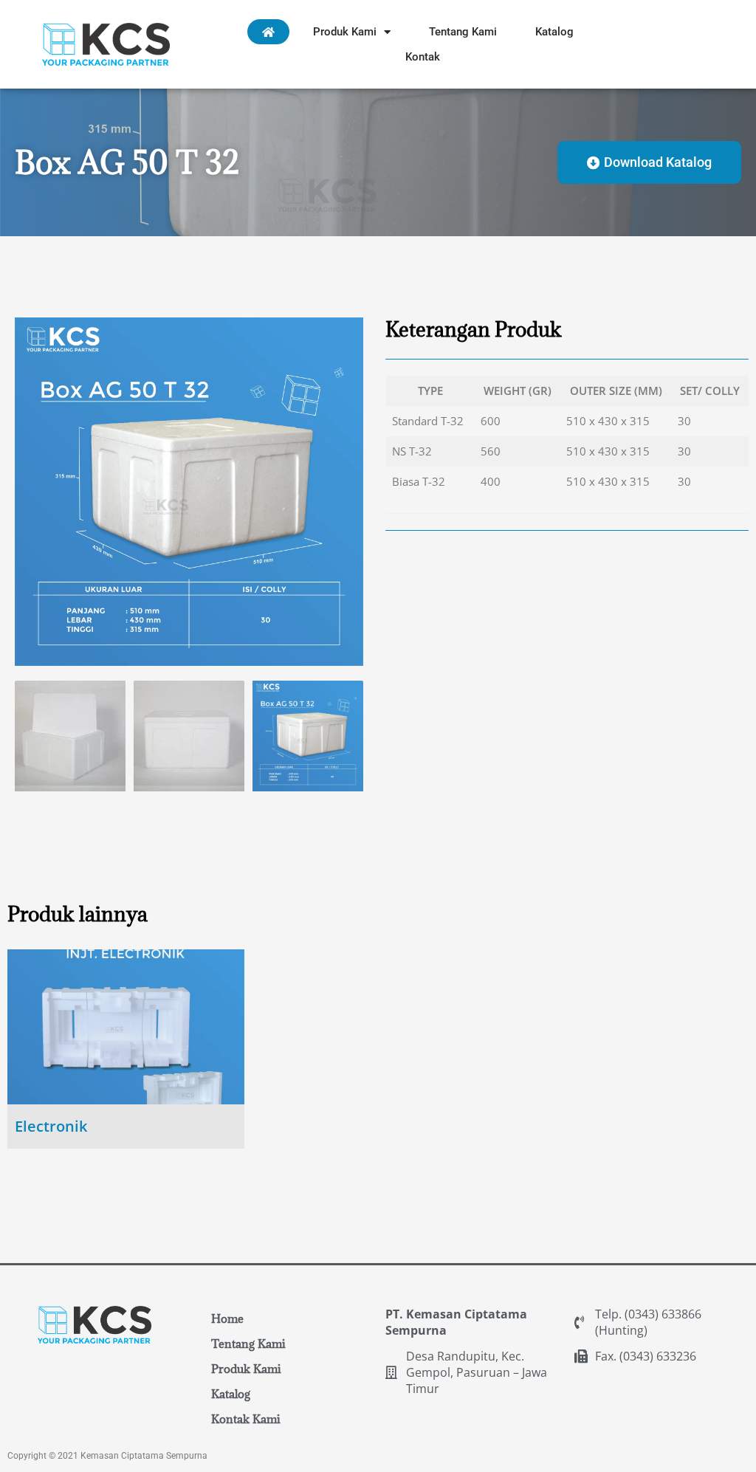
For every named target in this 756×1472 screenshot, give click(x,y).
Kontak (422, 56)
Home (227, 1318)
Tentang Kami (463, 31)
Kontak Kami (246, 1418)
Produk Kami (345, 31)
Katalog (554, 31)
